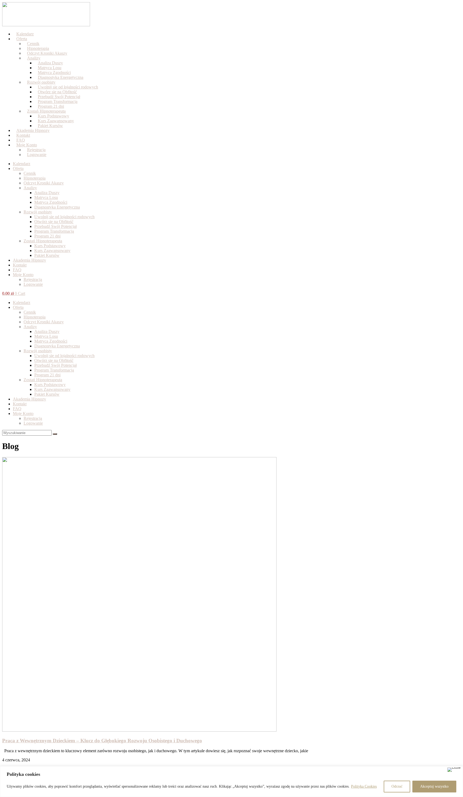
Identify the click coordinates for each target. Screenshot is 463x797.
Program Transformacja (54, 231)
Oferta (21, 38)
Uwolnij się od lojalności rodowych (64, 216)
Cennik (30, 173)
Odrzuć (396, 786)
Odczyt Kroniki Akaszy (47, 53)
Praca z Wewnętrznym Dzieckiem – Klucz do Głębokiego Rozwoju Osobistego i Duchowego (102, 740)
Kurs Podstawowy (50, 245)
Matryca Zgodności (50, 202)
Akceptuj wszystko (434, 786)
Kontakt (20, 265)
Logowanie (36, 154)
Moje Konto (23, 274)
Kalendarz (21, 163)
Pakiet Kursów (46, 255)
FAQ (17, 270)
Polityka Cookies (364, 786)
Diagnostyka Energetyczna (60, 77)
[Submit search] (55, 434)
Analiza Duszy (46, 192)
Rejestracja (33, 279)
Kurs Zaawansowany (52, 250)
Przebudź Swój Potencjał (55, 226)
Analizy (33, 58)
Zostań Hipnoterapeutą (43, 241)
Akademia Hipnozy (29, 260)
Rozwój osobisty (38, 212)
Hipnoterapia (35, 178)
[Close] (454, 770)
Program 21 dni (47, 236)
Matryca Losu (46, 197)
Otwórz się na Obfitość (53, 221)
